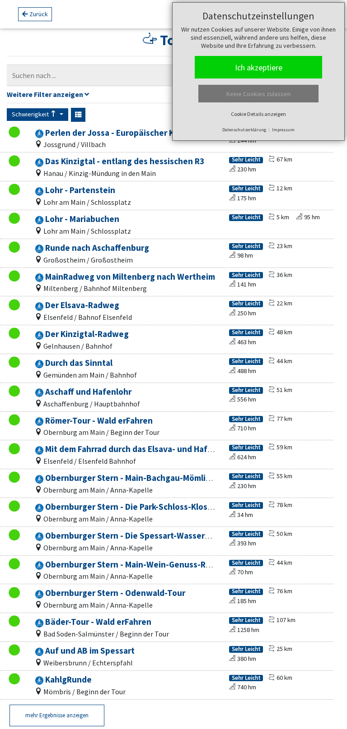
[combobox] (164, 75)
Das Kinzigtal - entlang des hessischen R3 (124, 161)
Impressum (283, 130)
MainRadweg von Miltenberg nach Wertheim (130, 276)
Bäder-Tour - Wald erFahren (98, 621)
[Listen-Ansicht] (78, 115)
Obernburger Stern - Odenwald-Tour (115, 592)
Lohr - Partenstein (80, 190)
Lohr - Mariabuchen (82, 218)
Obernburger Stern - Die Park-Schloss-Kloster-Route (145, 506)
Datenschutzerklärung (244, 130)
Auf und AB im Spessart (90, 650)
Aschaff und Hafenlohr (88, 391)
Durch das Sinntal (79, 362)
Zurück (38, 14)
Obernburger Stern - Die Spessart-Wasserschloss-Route (152, 535)
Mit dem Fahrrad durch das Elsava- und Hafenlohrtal (144, 448)
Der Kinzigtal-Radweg (87, 333)
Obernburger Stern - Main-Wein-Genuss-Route (134, 564)
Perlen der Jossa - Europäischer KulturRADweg (135, 132)
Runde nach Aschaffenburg (97, 247)
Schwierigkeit (31, 114)
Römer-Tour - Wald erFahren (99, 420)
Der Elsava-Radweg (82, 305)
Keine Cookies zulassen (258, 94)
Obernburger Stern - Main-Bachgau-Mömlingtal (135, 477)
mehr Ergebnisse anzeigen (57, 715)
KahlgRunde (68, 679)
